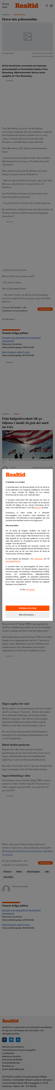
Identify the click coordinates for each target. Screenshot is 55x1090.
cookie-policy (38, 559)
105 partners (30, 590)
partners (38, 508)
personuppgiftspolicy (13, 561)
